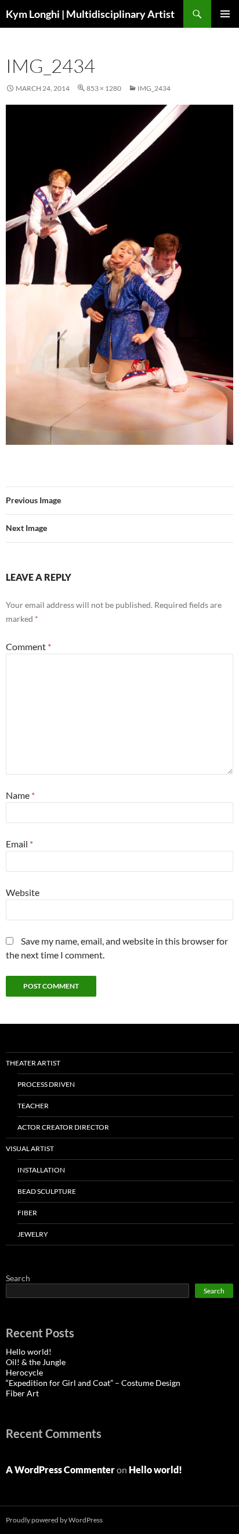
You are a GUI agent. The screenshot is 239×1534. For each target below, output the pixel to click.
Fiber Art (22, 1393)
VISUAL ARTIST (30, 1148)
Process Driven (46, 1084)
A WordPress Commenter (60, 1469)
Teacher (33, 1105)
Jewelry (32, 1234)
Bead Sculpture (46, 1191)
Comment (28, 646)
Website (22, 892)
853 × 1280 (103, 88)
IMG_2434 (154, 88)
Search (18, 1278)
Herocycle (24, 1372)
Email (19, 843)
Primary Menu (225, 14)
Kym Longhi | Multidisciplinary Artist (90, 14)
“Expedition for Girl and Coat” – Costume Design (93, 1383)
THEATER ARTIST (33, 1063)
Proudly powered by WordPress (54, 1519)
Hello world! (29, 1351)
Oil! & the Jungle (36, 1362)
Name (20, 795)
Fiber (27, 1212)
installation (41, 1170)
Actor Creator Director (63, 1127)
